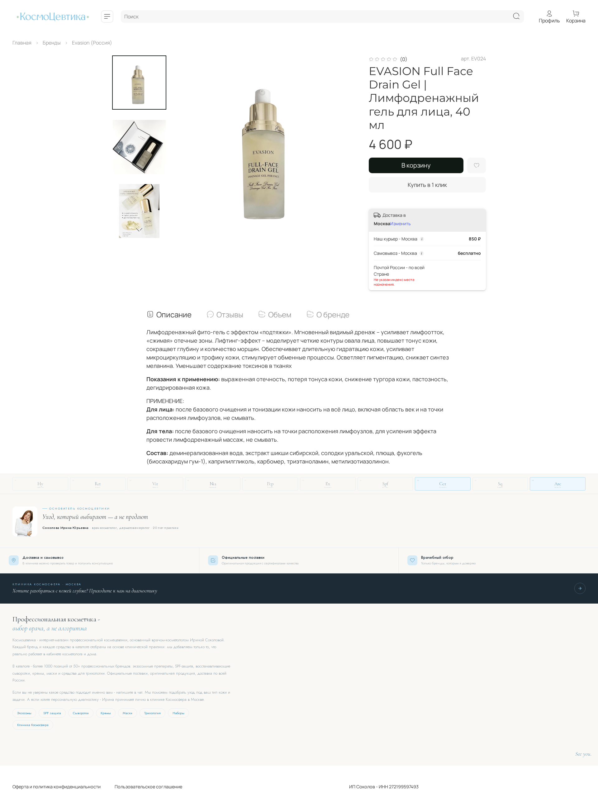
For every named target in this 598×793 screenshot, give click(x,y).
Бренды (52, 42)
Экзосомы (24, 712)
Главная (21, 42)
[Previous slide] (188, 146)
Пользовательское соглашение (141, 787)
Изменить (400, 223)
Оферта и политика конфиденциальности (56, 787)
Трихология (152, 712)
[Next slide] (139, 229)
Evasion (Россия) (92, 42)
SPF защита (52, 712)
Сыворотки (81, 712)
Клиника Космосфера (33, 724)
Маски (127, 712)
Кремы (106, 712)
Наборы (178, 712)
